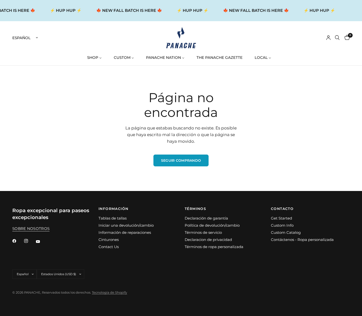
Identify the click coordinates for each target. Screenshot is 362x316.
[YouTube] (41, 241)
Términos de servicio (203, 232)
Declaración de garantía (206, 218)
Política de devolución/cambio (212, 225)
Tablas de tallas (113, 218)
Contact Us (109, 246)
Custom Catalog (286, 232)
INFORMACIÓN (113, 208)
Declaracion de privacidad (208, 239)
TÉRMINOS (195, 208)
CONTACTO (282, 208)
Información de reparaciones (125, 232)
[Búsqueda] (337, 38)
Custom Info (282, 225)
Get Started (281, 218)
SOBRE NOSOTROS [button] (30, 228)
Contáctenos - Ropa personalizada (302, 239)
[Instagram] (29, 241)
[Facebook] (17, 241)
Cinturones (109, 239)
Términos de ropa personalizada (214, 246)
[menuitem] (96, 57)
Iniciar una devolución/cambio (126, 225)
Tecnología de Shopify (109, 292)
